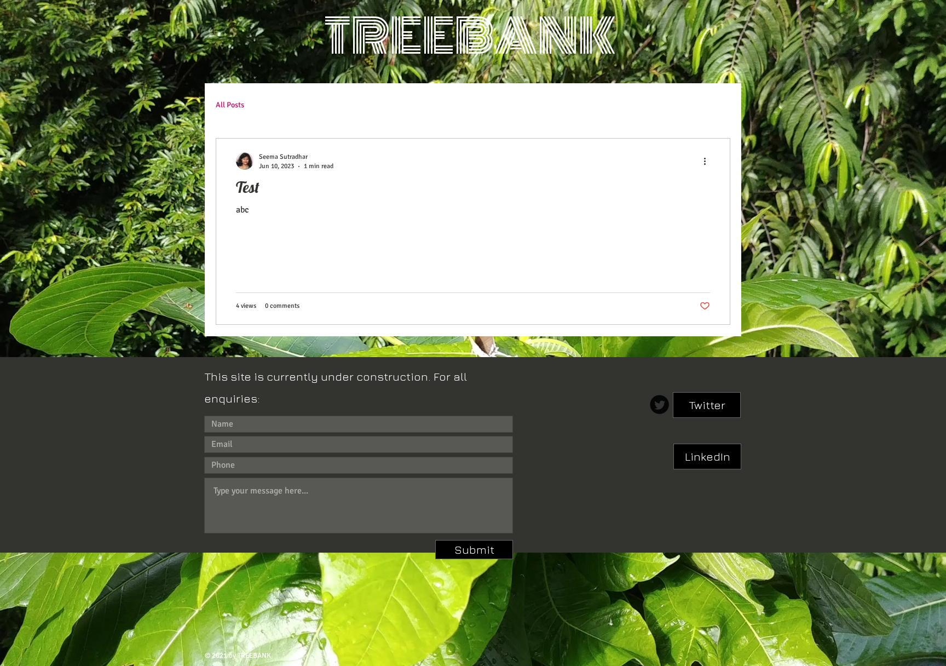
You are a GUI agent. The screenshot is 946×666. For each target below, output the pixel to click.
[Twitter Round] (659, 404)
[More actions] (708, 161)
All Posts (230, 105)
